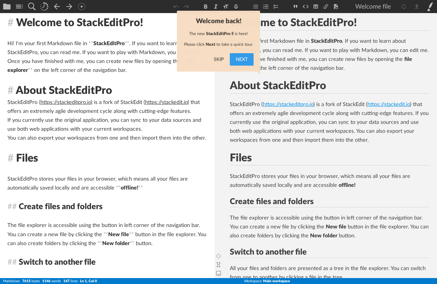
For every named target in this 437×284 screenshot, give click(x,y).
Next (242, 59)
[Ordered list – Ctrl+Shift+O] (266, 6)
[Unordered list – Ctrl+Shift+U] (256, 6)
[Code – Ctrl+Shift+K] (306, 6)
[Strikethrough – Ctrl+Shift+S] (236, 6)
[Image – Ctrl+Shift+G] (336, 6)
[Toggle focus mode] (218, 256)
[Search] (31, 6)
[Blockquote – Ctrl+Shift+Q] (295, 6)
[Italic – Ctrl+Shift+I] (216, 6)
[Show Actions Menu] (81, 6)
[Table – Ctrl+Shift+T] (316, 6)
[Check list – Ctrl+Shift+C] (276, 6)
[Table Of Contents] (19, 6)
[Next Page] (69, 6)
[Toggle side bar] (430, 6)
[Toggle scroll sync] (218, 265)
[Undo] (176, 6)
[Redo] (186, 6)
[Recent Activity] (44, 6)
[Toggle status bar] (218, 273)
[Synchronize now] (404, 6)
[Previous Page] (56, 6)
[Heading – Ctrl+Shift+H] (226, 6)
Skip (219, 59)
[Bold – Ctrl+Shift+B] (206, 6)
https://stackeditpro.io (288, 104)
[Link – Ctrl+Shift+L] (326, 6)
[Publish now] (417, 6)
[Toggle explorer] (6, 6)
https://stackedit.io (388, 104)
